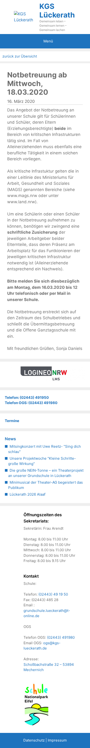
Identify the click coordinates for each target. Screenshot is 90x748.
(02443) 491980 (61, 637)
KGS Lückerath (57, 10)
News (10, 438)
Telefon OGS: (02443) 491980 (31, 402)
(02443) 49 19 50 (53, 594)
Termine (12, 420)
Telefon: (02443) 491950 (27, 397)
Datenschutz (34, 740)
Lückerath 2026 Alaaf (27, 494)
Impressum (57, 740)
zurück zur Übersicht (19, 56)
